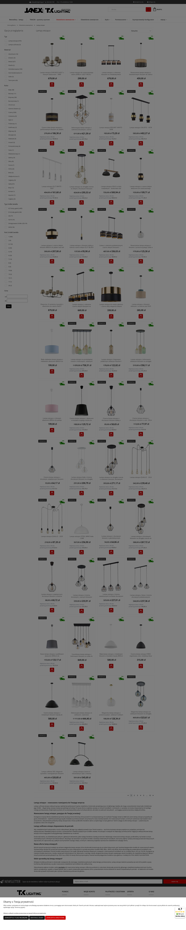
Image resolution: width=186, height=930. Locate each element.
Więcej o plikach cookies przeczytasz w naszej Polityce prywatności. (24, 913)
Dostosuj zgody (36, 918)
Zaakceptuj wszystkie (55, 918)
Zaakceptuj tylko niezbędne (16, 918)
